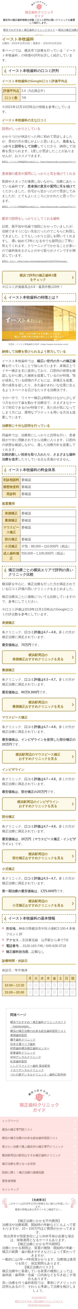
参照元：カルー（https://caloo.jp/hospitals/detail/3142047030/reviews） (35, 261)
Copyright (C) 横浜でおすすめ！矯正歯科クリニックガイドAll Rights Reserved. (39, 1301)
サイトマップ (10, 1189)
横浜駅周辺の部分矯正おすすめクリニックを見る (38, 856)
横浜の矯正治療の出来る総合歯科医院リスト (38, 1031)
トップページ (10, 1120)
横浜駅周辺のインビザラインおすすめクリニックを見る (38, 804)
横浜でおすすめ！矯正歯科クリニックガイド (39, 9)
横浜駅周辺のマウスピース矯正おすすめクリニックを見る (38, 756)
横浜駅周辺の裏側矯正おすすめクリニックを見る (38, 704)
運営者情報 (9, 1180)
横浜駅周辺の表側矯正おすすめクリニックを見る (38, 657)
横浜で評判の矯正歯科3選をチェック (38, 277)
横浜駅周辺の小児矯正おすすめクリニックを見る (38, 903)
